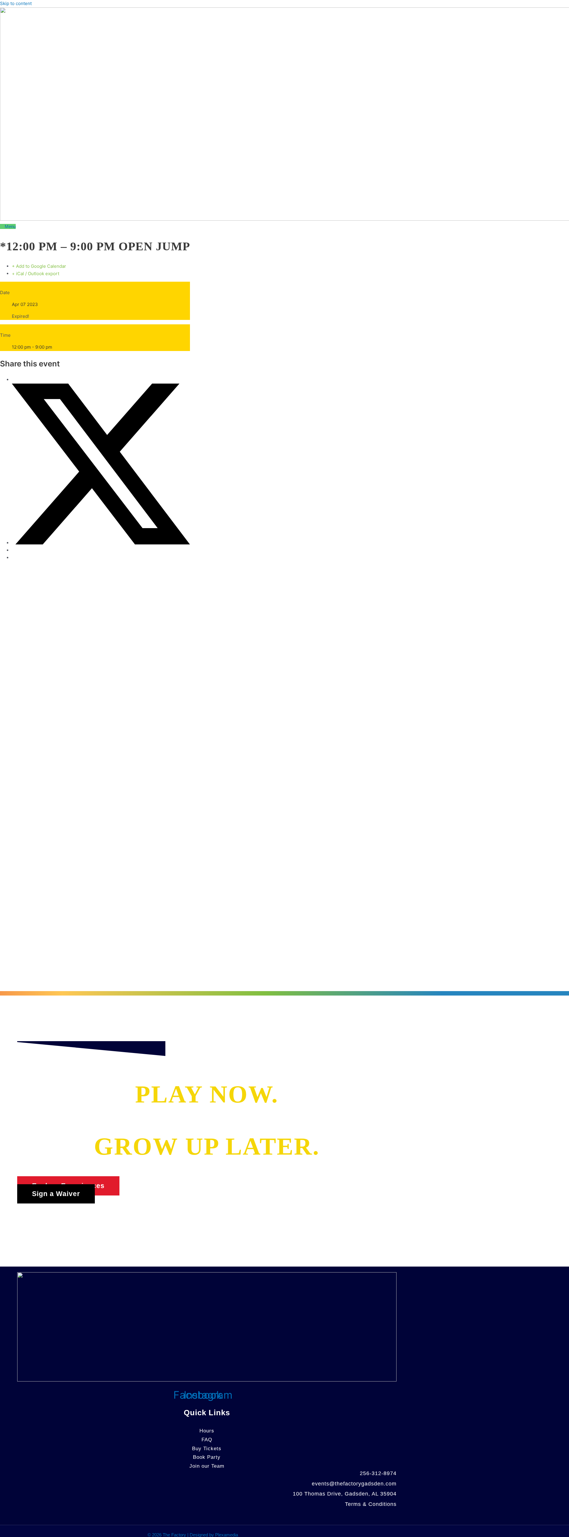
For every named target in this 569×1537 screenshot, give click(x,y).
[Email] (13, 557)
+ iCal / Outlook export (35, 273)
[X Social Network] (101, 543)
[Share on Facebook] (13, 379)
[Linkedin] (13, 550)
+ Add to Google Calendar (39, 266)
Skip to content (16, 3)
